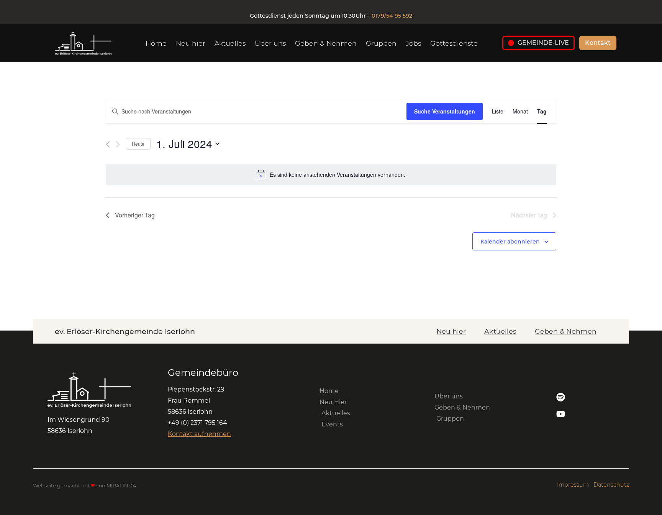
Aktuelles (230, 43)
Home (156, 43)
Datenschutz (611, 484)
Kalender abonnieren (510, 241)
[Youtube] (561, 414)
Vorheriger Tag (135, 215)
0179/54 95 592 (392, 15)
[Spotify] (561, 397)
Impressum (573, 484)
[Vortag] (108, 144)
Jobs (413, 43)
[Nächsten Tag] (118, 144)
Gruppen (381, 43)
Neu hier (190, 43)
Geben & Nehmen (326, 43)
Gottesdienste (454, 43)
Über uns (270, 43)
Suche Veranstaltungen (444, 111)
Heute (138, 143)
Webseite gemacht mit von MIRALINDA (84, 485)
